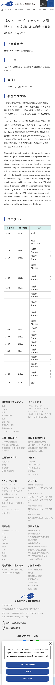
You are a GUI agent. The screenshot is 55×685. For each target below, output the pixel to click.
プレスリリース (34, 464)
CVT (3, 549)
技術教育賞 (32, 540)
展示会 (4, 506)
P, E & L (4, 537)
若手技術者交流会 (35, 505)
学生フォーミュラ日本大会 (12, 491)
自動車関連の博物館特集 (37, 448)
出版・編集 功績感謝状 (37, 549)
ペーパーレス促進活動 (10, 431)
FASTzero (5, 543)
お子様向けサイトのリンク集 (39, 445)
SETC (4, 533)
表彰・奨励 (33, 526)
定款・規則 (6, 422)
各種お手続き (7, 428)
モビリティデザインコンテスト (13, 488)
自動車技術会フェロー (36, 543)
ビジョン (5, 409)
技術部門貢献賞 (34, 533)
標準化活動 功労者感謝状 (37, 546)
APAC (4, 559)
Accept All (27, 679)
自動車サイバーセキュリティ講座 (40, 489)
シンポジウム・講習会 (10, 509)
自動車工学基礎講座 (35, 484)
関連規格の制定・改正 (12, 565)
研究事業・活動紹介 (9, 442)
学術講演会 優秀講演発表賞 (38, 537)
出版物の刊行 (34, 565)
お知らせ (31, 461)
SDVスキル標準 (34, 514)
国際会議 (6, 526)
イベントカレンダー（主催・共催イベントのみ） (39, 407)
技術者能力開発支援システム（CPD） (40, 519)
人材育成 (32, 480)
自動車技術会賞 (34, 530)
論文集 (30, 572)
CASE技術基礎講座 (35, 493)
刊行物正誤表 (33, 585)
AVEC (4, 540)
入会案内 (5, 461)
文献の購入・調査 (35, 576)
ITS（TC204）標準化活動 (11, 572)
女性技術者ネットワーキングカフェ (40, 510)
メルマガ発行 (33, 582)
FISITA (4, 556)
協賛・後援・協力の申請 (37, 417)
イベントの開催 (31, 10)
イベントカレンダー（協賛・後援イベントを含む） (40, 412)
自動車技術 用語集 (35, 451)
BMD (4, 553)
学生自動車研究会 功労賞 (37, 556)
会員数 (4, 464)
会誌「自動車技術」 (35, 569)
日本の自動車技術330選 (37, 442)
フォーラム (6, 513)
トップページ (7, 10)
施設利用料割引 (8, 471)
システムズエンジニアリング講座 (40, 501)
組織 (3, 418)
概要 (3, 406)
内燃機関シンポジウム (10, 530)
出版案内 (31, 471)
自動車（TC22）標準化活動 (12, 569)
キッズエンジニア (8, 484)
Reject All (27, 672)
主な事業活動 (7, 415)
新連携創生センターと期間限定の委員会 (14, 449)
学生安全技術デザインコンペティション (14, 498)
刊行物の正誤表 (34, 468)
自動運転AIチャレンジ (10, 494)
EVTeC (4, 546)
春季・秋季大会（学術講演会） (14, 503)
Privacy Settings (27, 665)
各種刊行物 (32, 589)
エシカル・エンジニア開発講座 (40, 497)
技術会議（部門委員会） (11, 445)
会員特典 (5, 468)
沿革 (3, 412)
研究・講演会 (42, 10)
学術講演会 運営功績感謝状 (38, 553)
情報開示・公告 (8, 425)
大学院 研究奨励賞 (35, 559)
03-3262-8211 (12, 613)
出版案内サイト (34, 579)
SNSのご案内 (33, 474)
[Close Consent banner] (50, 643)
